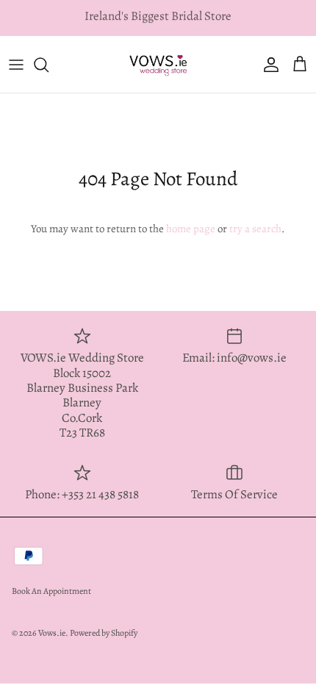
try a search (255, 228)
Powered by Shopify (103, 633)
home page (190, 228)
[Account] (267, 65)
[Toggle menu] (16, 65)
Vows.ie (51, 633)
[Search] (48, 65)
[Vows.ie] (158, 64)
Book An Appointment (51, 591)
